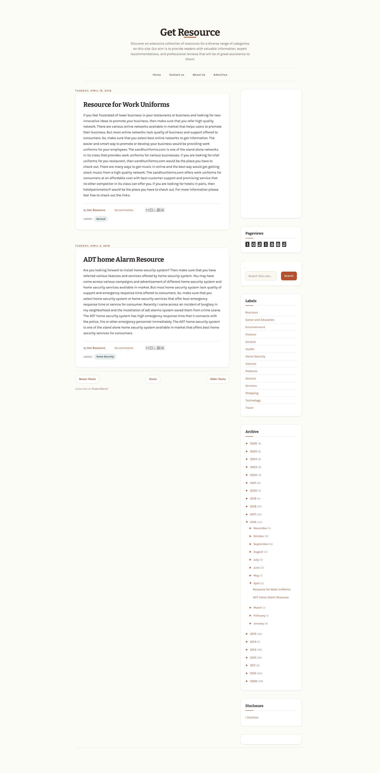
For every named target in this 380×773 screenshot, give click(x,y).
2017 (253, 514)
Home (157, 74)
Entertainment (255, 327)
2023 (254, 467)
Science (250, 378)
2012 (253, 657)
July (256, 559)
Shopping (251, 393)
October (259, 536)
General (100, 219)
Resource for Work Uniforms (126, 105)
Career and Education (259, 320)
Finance (250, 334)
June (257, 567)
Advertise (220, 74)
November (261, 528)
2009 (254, 681)
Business (251, 312)
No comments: (124, 210)
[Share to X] (155, 210)
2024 (254, 459)
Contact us (176, 74)
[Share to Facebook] (159, 210)
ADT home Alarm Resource (123, 259)
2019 (253, 498)
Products (251, 371)
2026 (254, 443)
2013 (253, 649)
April (257, 583)
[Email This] (147, 210)
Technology (252, 400)
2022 (254, 475)
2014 (253, 641)
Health (249, 349)
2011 (253, 665)
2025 (254, 451)
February (260, 615)
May (257, 575)
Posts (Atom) (100, 388)
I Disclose (251, 717)
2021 (253, 483)
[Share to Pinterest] (162, 210)
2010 (253, 673)
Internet (250, 364)
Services (251, 385)
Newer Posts (87, 379)
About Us (199, 74)
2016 (253, 522)
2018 (253, 506)
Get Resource (190, 32)
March (258, 607)
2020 (254, 490)
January (259, 623)
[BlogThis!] (151, 210)
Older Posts (218, 379)
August (259, 552)
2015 (253, 634)
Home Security (105, 356)
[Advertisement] (271, 153)
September (261, 544)
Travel (249, 407)
